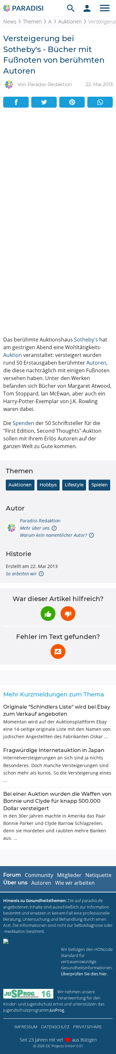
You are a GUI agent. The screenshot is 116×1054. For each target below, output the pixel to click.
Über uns (15, 883)
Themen (32, 21)
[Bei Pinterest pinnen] (72, 102)
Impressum (26, 1027)
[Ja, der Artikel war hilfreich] (48, 613)
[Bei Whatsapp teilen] (100, 102)
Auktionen (70, 21)
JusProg (57, 1010)
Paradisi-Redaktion (40, 521)
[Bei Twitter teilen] (44, 102)
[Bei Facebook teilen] (16, 102)
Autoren (96, 362)
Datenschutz (55, 1027)
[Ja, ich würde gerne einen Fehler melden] (58, 651)
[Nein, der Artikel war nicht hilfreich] (68, 613)
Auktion (12, 355)
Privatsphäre (87, 1027)
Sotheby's (86, 339)
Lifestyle (74, 484)
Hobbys (48, 484)
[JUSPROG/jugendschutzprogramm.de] (28, 994)
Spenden (23, 423)
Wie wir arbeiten (75, 882)
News (9, 21)
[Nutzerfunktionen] (87, 8)
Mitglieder (69, 875)
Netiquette (98, 875)
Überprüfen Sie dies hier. (84, 974)
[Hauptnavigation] (105, 8)
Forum (12, 875)
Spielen (100, 484)
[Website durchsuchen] (71, 8)
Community (39, 875)
